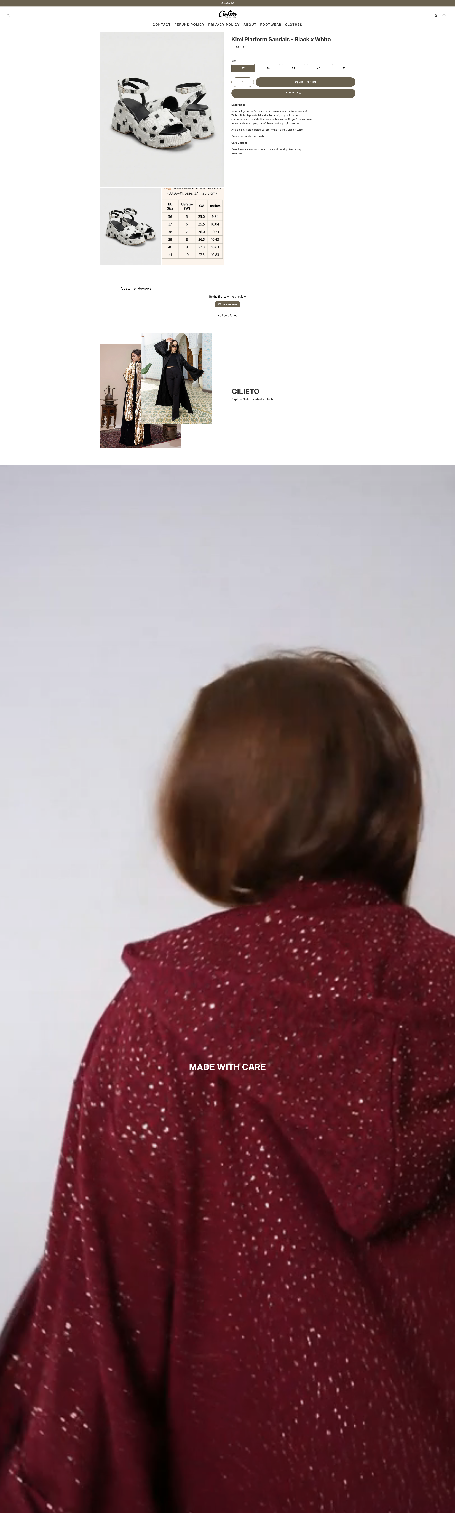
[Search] (8, 15)
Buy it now (293, 93)
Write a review (227, 304)
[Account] (436, 15)
